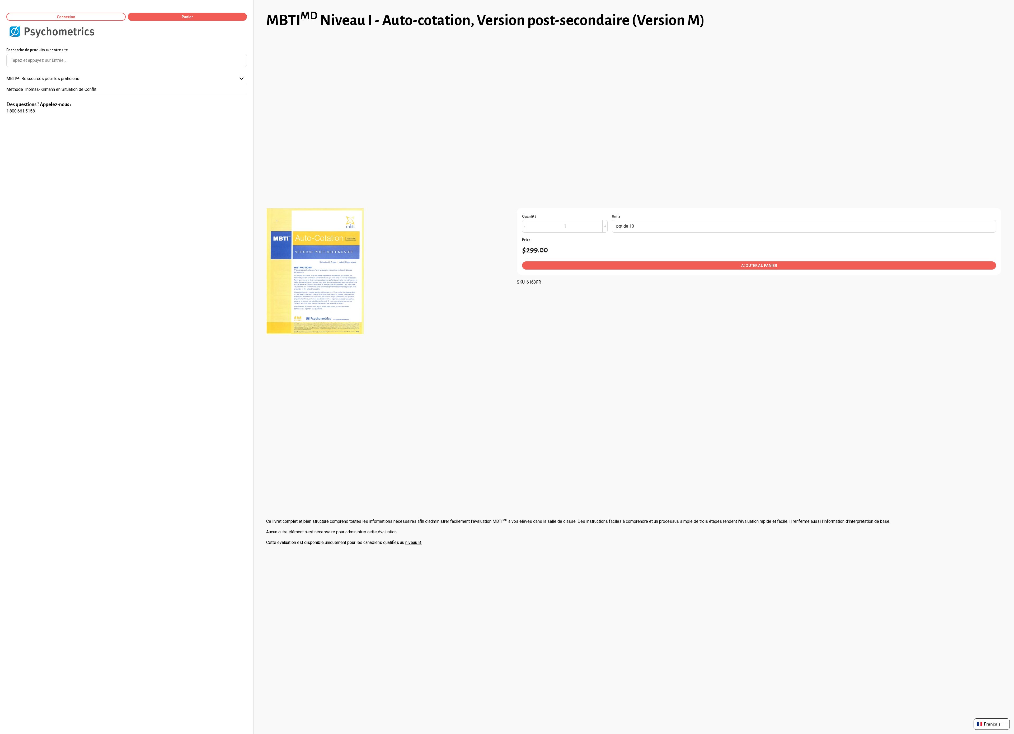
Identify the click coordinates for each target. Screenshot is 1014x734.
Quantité (529, 216)
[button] (992, 724)
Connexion (66, 17)
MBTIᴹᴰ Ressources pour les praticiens (42, 78)
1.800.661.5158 (20, 111)
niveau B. (413, 542)
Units (616, 216)
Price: (526, 240)
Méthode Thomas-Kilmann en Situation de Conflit (51, 89)
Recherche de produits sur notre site (37, 50)
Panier (187, 17)
